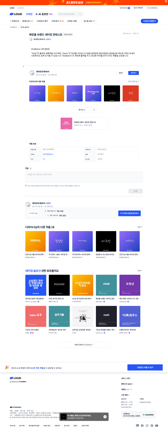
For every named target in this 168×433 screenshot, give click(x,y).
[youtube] (156, 425)
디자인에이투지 (76, 301)
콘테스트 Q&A (126, 384)
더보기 (139, 227)
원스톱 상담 (89, 21)
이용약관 (57, 425)
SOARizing (122, 301)
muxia (74, 333)
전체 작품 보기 (133, 81)
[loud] (12, 8)
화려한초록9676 (42, 71)
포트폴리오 (13, 27)
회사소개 (12, 425)
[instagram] (147, 425)
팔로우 (48, 39)
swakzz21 (99, 333)
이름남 (27, 333)
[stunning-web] (15, 407)
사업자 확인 (46, 425)
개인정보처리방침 (34, 425)
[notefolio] (20, 8)
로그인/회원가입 (152, 8)
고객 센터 (124, 395)
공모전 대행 (85, 425)
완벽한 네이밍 (123, 333)
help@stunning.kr (145, 402)
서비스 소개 (125, 378)
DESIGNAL (99, 301)
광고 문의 (66, 425)
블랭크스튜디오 (53, 301)
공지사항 (21, 425)
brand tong (53, 333)
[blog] (137, 425)
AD (166, 1)
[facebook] (142, 425)
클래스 (76, 425)
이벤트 (125, 389)
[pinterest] (151, 425)
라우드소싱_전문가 (31, 301)
